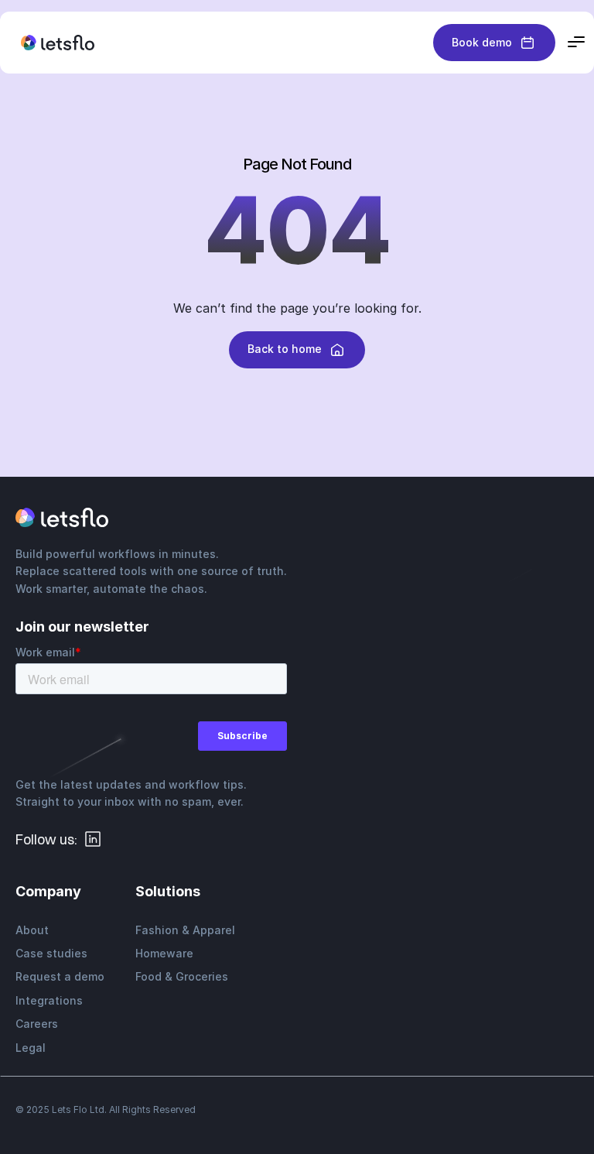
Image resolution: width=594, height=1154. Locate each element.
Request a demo (59, 976)
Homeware (164, 953)
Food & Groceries (181, 976)
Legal (30, 1047)
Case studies (51, 953)
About (32, 930)
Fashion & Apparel (185, 930)
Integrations (49, 1000)
